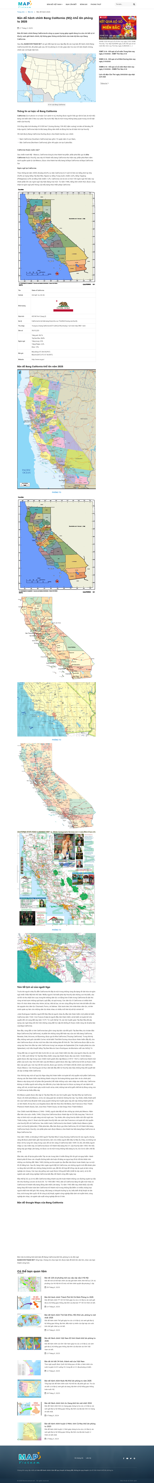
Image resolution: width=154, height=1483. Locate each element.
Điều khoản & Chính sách (128, 1481)
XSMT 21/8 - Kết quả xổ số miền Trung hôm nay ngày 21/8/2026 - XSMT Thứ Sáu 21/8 (117, 52)
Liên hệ (88, 1458)
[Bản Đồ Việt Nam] (25, 4)
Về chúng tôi (78, 1458)
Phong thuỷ (96, 4)
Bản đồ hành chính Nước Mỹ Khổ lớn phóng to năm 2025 (68, 1381)
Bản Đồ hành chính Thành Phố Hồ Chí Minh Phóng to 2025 (69, 1297)
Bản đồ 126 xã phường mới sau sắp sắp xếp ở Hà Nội (67, 1278)
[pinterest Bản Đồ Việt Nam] (135, 1458)
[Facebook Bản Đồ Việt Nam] (124, 1458)
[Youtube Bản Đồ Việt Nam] (127, 1458)
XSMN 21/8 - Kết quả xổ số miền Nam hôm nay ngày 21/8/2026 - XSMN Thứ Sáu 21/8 (116, 68)
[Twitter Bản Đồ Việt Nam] (131, 1458)
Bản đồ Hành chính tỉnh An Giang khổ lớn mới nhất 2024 (68, 1403)
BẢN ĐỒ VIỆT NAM (54, 4)
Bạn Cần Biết (71, 4)
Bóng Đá (83, 4)
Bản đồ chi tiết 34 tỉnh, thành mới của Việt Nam (64, 1361)
